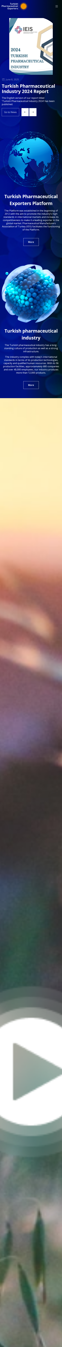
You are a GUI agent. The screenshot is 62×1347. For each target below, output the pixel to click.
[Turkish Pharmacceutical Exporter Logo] (15, 6)
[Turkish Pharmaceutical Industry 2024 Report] (31, 46)
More (31, 242)
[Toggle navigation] (56, 6)
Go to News (10, 112)
